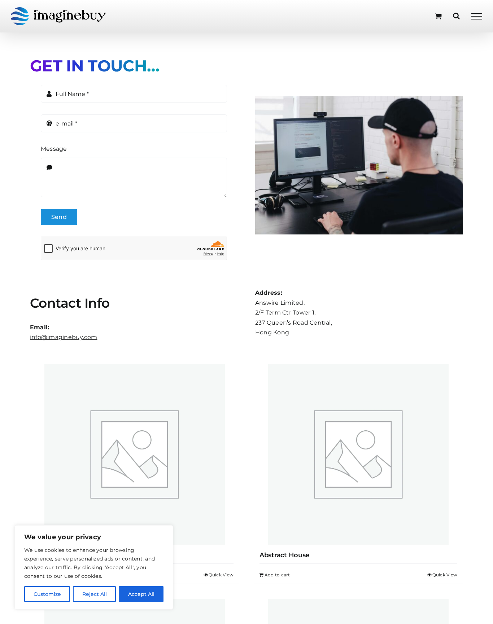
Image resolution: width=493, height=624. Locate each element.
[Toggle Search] (456, 15)
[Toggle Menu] (477, 16)
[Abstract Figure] (134, 454)
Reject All (94, 594)
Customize (47, 594)
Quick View (221, 574)
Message (54, 148)
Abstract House (284, 555)
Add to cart (277, 574)
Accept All (141, 594)
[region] (93, 567)
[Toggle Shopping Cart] (438, 16)
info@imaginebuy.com (63, 337)
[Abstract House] (358, 454)
